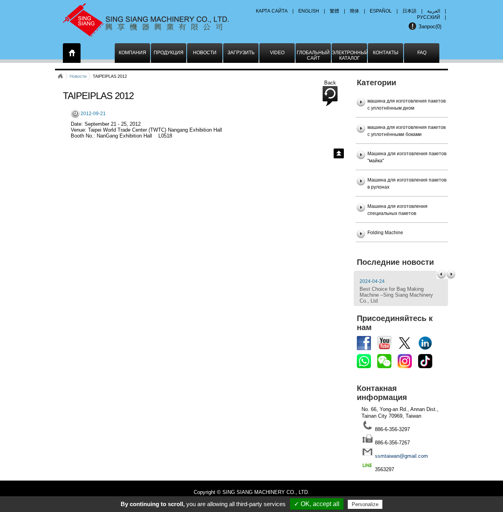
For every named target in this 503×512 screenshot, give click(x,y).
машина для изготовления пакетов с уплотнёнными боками (406, 131)
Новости (205, 52)
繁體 (334, 11)
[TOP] (339, 153)
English (308, 11)
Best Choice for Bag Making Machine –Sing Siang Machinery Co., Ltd (396, 295)
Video (277, 52)
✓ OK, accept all (317, 504)
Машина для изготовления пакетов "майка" (406, 157)
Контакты (385, 52)
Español (381, 11)
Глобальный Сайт (313, 55)
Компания (132, 52)
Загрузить (241, 52)
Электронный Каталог (349, 55)
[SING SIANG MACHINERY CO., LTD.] (156, 18)
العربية (433, 11)
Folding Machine (385, 232)
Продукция (169, 52)
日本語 (409, 11)
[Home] (71, 54)
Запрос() (430, 26)
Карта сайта (272, 11)
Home (60, 76)
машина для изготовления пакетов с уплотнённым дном (406, 104)
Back (330, 83)
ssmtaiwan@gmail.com (401, 456)
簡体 (354, 11)
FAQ (421, 52)
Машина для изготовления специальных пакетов (397, 210)
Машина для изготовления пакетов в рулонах (406, 183)
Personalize (365, 504)
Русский (428, 17)
